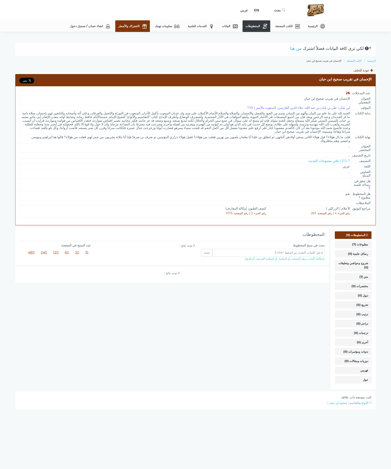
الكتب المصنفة (354, 60)
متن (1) (363, 277)
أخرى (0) (362, 342)
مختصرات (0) (359, 286)
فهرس (364, 370)
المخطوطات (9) (355, 235)
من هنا (296, 48)
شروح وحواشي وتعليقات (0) (353, 265)
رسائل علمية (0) (358, 254)
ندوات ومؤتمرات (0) (355, 351)
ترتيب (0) (362, 314)
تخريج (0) (362, 305)
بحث (278, 10)
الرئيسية (371, 60)
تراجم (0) (362, 323)
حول (365, 380)
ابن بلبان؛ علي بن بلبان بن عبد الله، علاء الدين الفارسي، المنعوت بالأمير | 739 (298, 108)
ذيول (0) (363, 295)
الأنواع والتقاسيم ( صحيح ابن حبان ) (348, 403)
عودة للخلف (361, 70)
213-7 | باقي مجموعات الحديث (329, 161)
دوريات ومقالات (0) (356, 361)
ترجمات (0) (361, 333)
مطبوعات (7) (360, 244)
